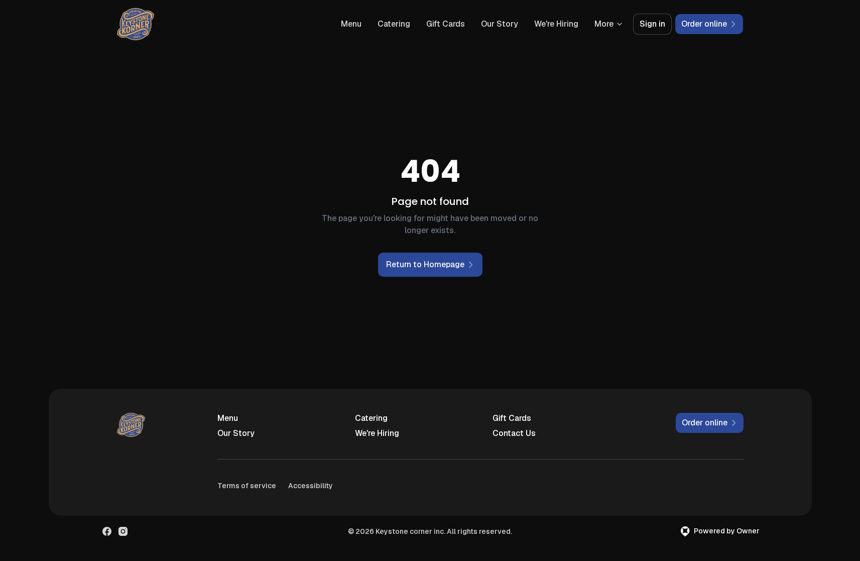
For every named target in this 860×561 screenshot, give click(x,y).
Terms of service (246, 485)
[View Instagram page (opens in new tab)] (123, 531)
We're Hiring (556, 24)
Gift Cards (445, 24)
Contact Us (514, 433)
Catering (394, 24)
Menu (351, 24)
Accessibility (310, 485)
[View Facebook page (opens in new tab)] (107, 531)
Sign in (652, 24)
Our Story (499, 24)
